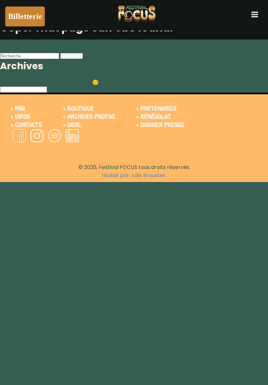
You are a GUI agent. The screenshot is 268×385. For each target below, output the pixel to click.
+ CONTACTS (26, 125)
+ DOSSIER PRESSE (160, 125)
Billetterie (25, 16)
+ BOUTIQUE (78, 108)
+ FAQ (17, 108)
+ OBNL (72, 125)
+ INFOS (20, 116)
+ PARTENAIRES (156, 108)
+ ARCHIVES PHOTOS (89, 116)
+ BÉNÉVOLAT (153, 116)
